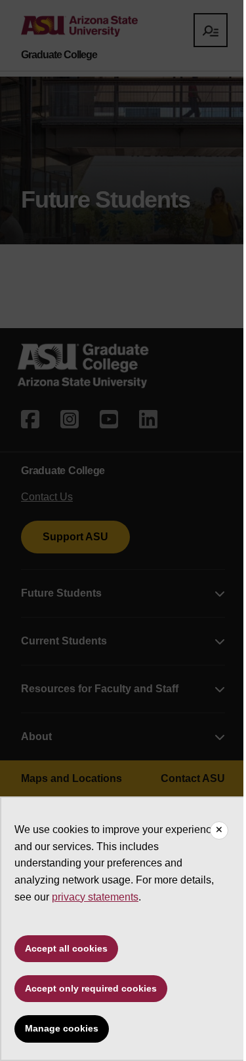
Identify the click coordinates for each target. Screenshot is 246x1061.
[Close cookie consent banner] (219, 830)
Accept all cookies (66, 948)
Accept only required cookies (91, 988)
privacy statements (95, 897)
